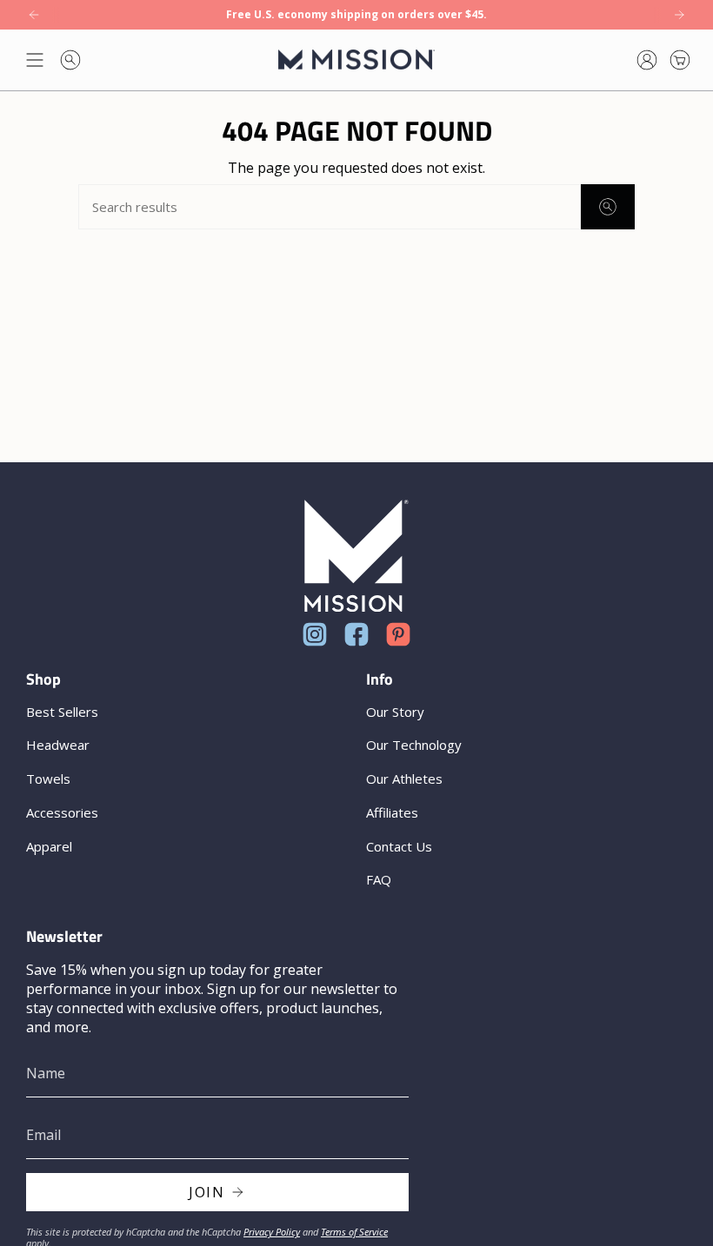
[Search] (608, 206)
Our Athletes (404, 778)
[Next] (679, 15)
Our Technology (414, 744)
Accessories (62, 812)
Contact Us (399, 846)
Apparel (49, 846)
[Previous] (34, 15)
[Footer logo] (356, 556)
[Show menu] (34, 60)
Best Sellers (62, 711)
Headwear (58, 744)
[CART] (679, 60)
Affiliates (392, 812)
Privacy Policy (271, 1231)
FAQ (378, 879)
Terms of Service (354, 1231)
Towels (48, 778)
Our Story (395, 711)
